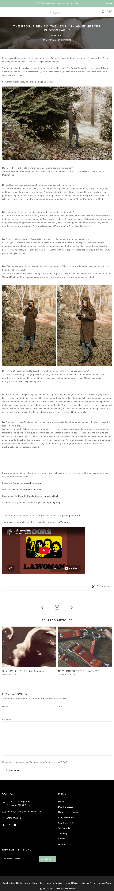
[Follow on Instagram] (9, 825)
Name (5, 706)
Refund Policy (71, 883)
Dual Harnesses (65, 807)
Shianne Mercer (45, 82)
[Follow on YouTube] (15, 825)
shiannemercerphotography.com (26, 489)
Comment (7, 719)
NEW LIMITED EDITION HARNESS (78, 671)
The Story (62, 833)
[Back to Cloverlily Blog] (57, 608)
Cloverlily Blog (52, 40)
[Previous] (5, 647)
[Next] (109, 647)
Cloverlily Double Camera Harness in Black (38, 496)
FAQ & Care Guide (67, 823)
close (6, 3)
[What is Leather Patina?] (71, 608)
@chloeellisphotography (49, 502)
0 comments (65, 40)
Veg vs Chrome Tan (34, 883)
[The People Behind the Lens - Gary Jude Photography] (42, 608)
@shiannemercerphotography (27, 483)
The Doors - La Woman (57, 522)
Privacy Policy (104, 883)
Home (61, 801)
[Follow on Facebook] (3, 825)
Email (62, 706)
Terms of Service (54, 883)
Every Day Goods (66, 817)
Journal (61, 844)
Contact (61, 838)
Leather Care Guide (12, 883)
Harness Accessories (68, 812)
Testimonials (64, 828)
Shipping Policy (88, 883)
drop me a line (73, 515)
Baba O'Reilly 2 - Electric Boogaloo (23, 671)
